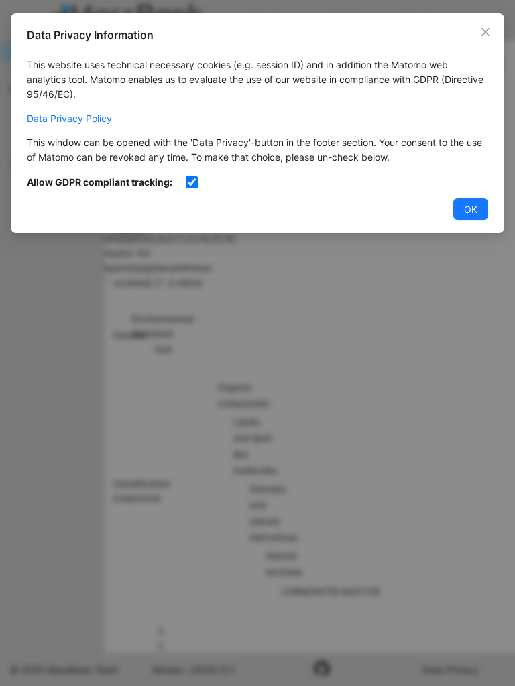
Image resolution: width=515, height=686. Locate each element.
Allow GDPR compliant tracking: (99, 182)
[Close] (485, 32)
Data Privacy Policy (69, 118)
